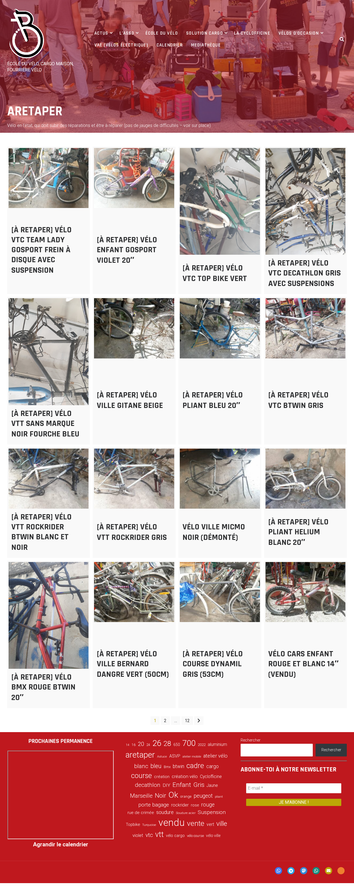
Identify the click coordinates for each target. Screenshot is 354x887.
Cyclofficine (211, 776)
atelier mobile (192, 756)
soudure (165, 812)
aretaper (140, 754)
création (162, 776)
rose (195, 805)
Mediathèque (206, 45)
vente (195, 823)
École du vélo (161, 33)
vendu (171, 822)
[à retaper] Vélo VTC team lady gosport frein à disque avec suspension (41, 250)
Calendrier (170, 45)
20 (141, 744)
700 (189, 743)
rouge (208, 805)
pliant (219, 796)
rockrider (180, 805)
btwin (178, 766)
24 (148, 745)
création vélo (185, 776)
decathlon (147, 785)
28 (167, 743)
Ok (173, 795)
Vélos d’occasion (298, 33)
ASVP (174, 756)
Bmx (167, 767)
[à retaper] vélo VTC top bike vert (215, 273)
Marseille (141, 795)
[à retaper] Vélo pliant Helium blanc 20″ (298, 532)
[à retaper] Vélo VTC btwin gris (298, 400)
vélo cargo (175, 835)
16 (133, 744)
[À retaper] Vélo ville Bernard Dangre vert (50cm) (133, 664)
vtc (149, 835)
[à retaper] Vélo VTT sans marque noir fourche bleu (45, 423)
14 (127, 745)
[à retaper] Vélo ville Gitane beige (130, 400)
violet (137, 835)
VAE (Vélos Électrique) (121, 45)
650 (176, 744)
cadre (195, 765)
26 (156, 743)
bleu (156, 766)
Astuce (162, 756)
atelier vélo (215, 756)
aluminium (217, 744)
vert (210, 824)
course (141, 775)
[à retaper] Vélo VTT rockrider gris (132, 532)
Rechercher (251, 740)
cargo (212, 766)
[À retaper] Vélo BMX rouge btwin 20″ (43, 687)
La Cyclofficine (252, 33)
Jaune (212, 785)
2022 (201, 745)
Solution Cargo (204, 33)
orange (185, 796)
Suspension (212, 812)
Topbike (133, 824)
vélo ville (213, 835)
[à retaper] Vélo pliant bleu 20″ (213, 400)
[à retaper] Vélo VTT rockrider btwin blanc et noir (41, 532)
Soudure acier (186, 813)
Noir (160, 795)
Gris (198, 785)
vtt (159, 834)
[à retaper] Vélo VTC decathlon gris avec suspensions (304, 273)
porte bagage (153, 805)
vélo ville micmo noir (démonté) (214, 532)
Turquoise (149, 825)
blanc (141, 766)
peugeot (203, 796)
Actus (101, 33)
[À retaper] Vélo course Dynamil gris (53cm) (213, 664)
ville (221, 824)
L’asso (126, 33)
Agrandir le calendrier (60, 844)
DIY (166, 785)
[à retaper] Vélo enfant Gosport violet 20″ (127, 250)
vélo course (195, 836)
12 (187, 720)
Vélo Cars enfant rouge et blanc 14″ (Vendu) (303, 664)
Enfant (182, 785)
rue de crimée (140, 812)
